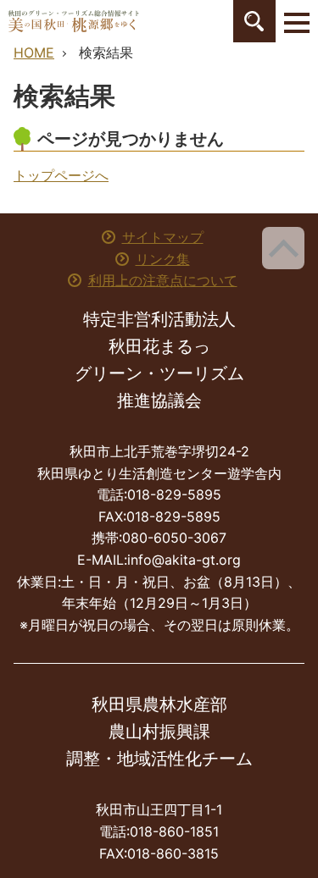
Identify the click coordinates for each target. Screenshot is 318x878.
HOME (34, 52)
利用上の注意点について (162, 280)
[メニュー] (297, 21)
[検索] (254, 21)
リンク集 (163, 259)
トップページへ (61, 175)
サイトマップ (163, 237)
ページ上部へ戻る (283, 248)
